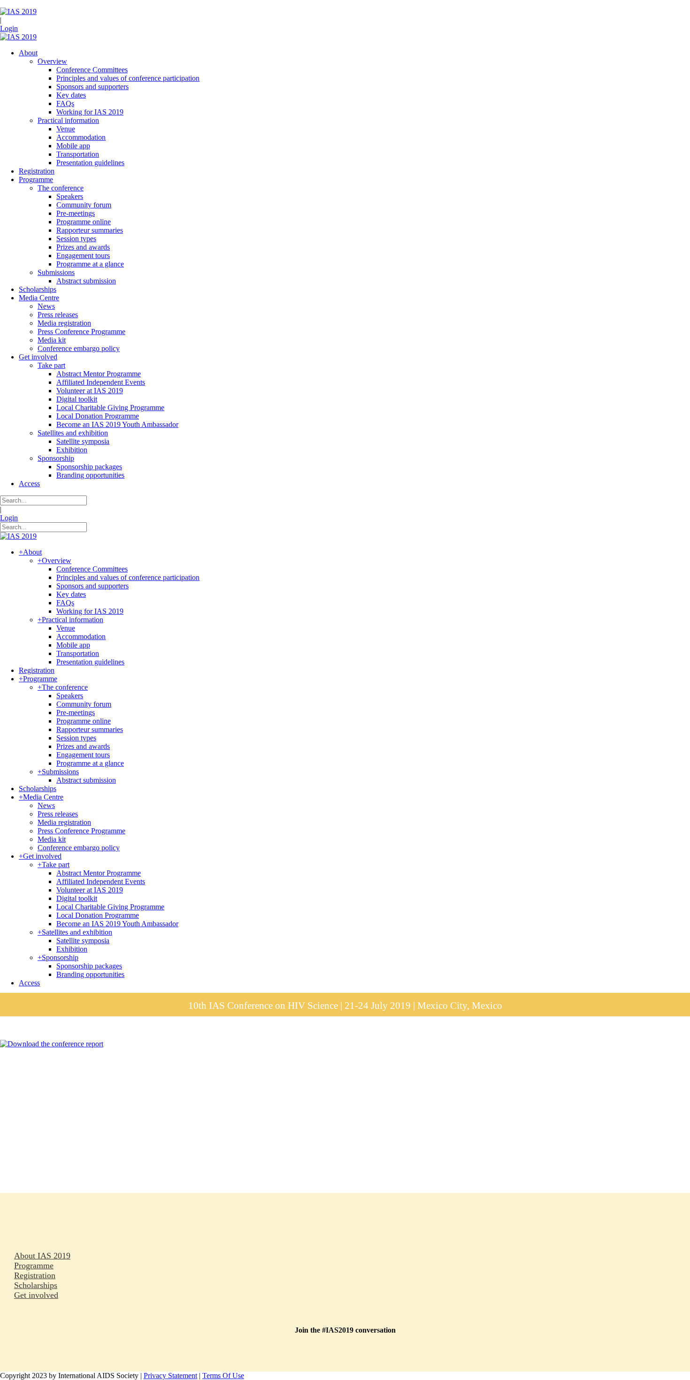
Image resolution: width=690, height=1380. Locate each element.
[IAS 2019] (18, 11)
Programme (34, 1265)
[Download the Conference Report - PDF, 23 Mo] (51, 1044)
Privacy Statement (170, 1376)
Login (9, 28)
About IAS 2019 (42, 1255)
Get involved (36, 1295)
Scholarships (35, 1285)
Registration (34, 1275)
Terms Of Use (223, 1376)
